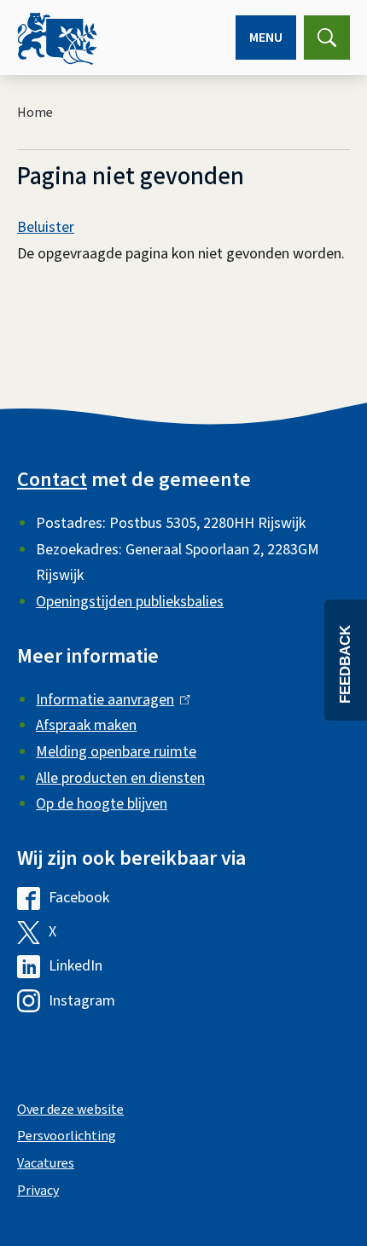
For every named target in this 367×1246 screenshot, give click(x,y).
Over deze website (70, 1109)
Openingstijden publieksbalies (130, 601)
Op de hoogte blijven (101, 803)
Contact (52, 480)
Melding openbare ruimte (116, 751)
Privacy (38, 1190)
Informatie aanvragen (109, 699)
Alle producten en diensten (120, 778)
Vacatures (45, 1163)
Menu (266, 37)
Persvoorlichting (66, 1136)
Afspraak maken (86, 725)
